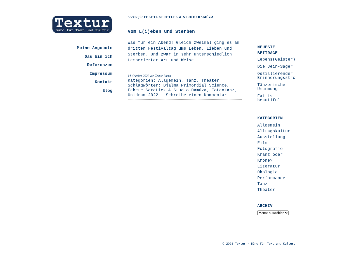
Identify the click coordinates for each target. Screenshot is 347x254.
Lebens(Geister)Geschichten (290, 59)
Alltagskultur (273, 131)
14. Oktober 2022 (138, 76)
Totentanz (223, 90)
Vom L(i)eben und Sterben (161, 31)
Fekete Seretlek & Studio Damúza (167, 90)
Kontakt (104, 82)
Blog (107, 91)
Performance (271, 178)
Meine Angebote (95, 48)
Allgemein (169, 80)
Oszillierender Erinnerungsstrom (277, 76)
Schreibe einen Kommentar (196, 95)
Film (262, 143)
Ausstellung (271, 137)
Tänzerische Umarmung (271, 87)
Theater (210, 80)
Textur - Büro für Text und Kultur (264, 244)
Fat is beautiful (268, 98)
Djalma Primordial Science (195, 85)
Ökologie (267, 172)
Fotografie (270, 149)
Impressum (101, 74)
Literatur (268, 166)
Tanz (191, 80)
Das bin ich (99, 56)
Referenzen (100, 65)
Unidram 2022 (143, 95)
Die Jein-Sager (275, 66)
